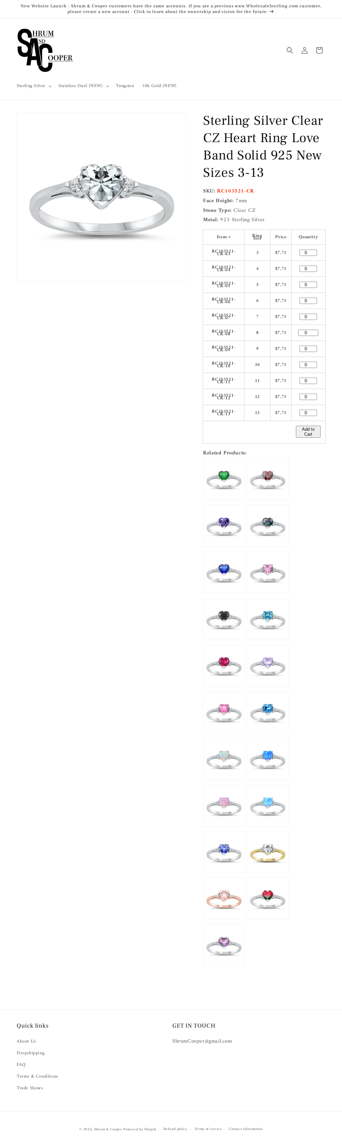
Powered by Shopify (140, 1129)
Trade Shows (30, 1088)
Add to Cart (308, 432)
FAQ (21, 1065)
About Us (26, 1041)
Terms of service (208, 1129)
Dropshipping (30, 1053)
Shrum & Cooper (108, 1129)
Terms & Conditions (37, 1076)
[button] (33, 86)
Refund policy (175, 1129)
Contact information (246, 1129)
